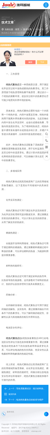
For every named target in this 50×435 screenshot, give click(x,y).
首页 (17, 29)
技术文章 (27, 29)
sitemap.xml (36, 431)
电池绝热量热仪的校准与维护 (29, 399)
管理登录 (25, 431)
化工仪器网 (16, 431)
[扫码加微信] (46, 147)
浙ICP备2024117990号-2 (28, 428)
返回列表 (12, 394)
